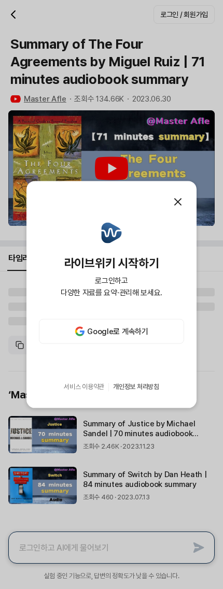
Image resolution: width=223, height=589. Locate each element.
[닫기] (178, 201)
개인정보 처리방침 (136, 387)
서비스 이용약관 (84, 387)
